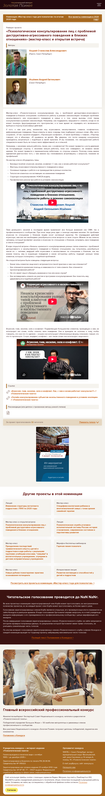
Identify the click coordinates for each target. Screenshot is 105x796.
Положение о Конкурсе (14, 735)
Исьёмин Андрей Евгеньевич (44, 79)
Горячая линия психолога (69, 546)
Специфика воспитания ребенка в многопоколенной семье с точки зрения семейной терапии (76, 508)
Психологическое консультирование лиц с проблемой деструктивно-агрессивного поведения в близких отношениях (26, 527)
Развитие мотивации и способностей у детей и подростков (75, 574)
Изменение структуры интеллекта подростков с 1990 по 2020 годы (22, 507)
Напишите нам (69, 767)
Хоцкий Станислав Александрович (48, 50)
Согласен (11, 790)
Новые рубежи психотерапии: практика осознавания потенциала (25, 574)
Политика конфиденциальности (77, 771)
